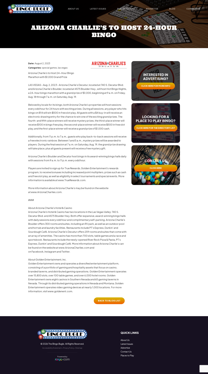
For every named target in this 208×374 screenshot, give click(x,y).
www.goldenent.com (60, 291)
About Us (73, 8)
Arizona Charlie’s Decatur (73, 84)
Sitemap (78, 348)
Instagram (50, 251)
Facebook (37, 251)
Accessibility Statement (52, 348)
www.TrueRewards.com (71, 180)
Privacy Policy (68, 348)
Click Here (156, 168)
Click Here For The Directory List (155, 128)
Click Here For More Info (155, 86)
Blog (172, 8)
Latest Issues (98, 8)
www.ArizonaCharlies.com (46, 191)
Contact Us (193, 8)
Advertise (152, 8)
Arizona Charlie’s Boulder (47, 88)
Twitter (66, 251)
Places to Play (126, 8)
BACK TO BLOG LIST (109, 300)
